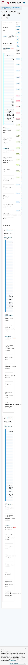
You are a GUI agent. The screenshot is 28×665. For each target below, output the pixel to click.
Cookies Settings (14, 663)
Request (17, 29)
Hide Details (10, 230)
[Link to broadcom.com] (14, 3)
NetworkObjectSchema (7, 128)
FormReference (6, 148)
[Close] (25, 648)
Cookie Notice (12, 660)
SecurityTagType (6, 48)
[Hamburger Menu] (3, 2)
